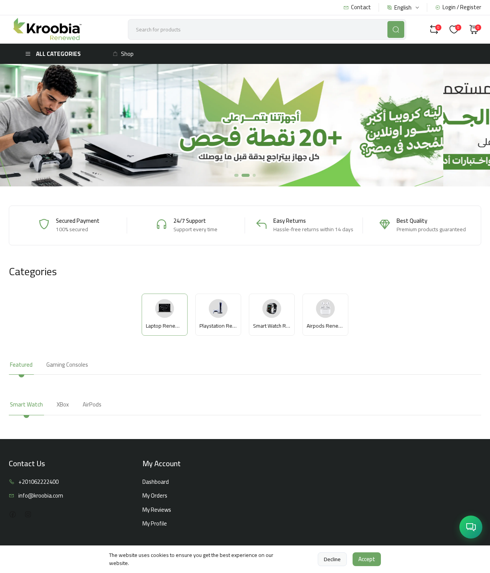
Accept (366, 559)
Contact (361, 7)
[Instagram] (27, 514)
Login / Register (462, 7)
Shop (127, 53)
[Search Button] (395, 29)
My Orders (154, 495)
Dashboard (155, 482)
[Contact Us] (470, 527)
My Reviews (156, 510)
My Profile (154, 523)
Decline (332, 559)
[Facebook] (12, 514)
